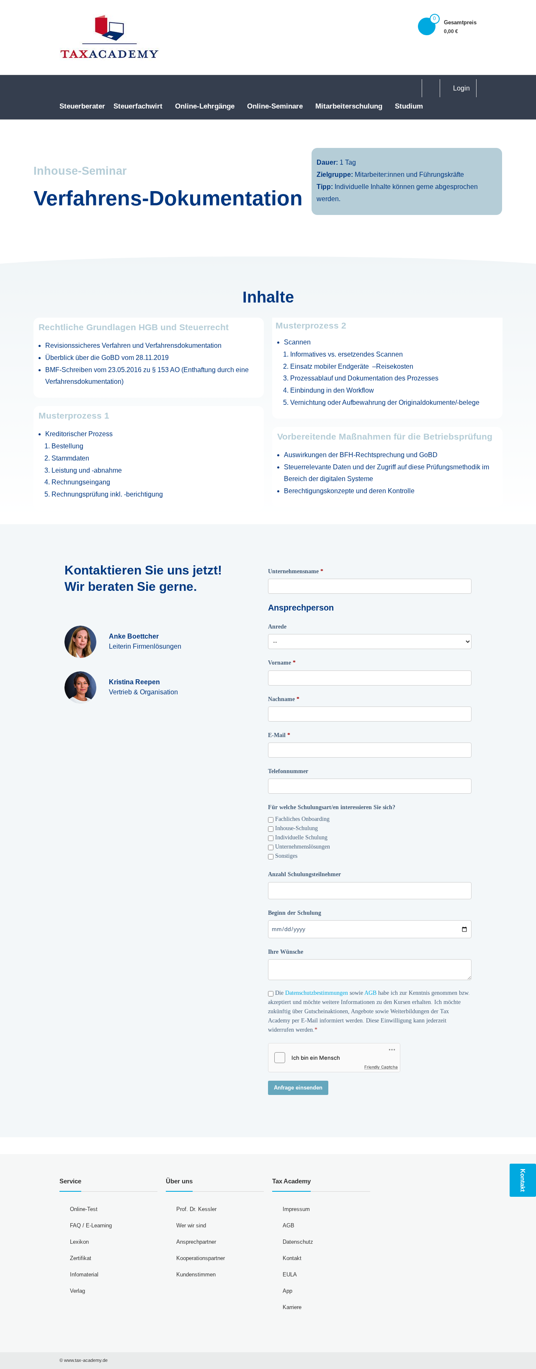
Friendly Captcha (381, 1066)
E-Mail (277, 735)
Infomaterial (84, 1274)
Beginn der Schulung (294, 913)
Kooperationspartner (200, 1258)
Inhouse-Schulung (296, 828)
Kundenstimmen (196, 1274)
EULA (290, 1274)
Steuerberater (82, 106)
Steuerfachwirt (137, 106)
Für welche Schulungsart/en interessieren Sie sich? (331, 807)
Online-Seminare (275, 106)
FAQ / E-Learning (91, 1225)
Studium (409, 106)
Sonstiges (286, 856)
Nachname (281, 699)
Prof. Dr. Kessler (196, 1209)
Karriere (292, 1307)
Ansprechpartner (196, 1242)
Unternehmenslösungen (302, 847)
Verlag (77, 1291)
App (287, 1291)
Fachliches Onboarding (302, 819)
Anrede (277, 627)
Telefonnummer (288, 771)
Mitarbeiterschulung (348, 106)
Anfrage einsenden (298, 1087)
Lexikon (79, 1242)
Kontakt (292, 1258)
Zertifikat (80, 1258)
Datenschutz (298, 1242)
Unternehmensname (293, 571)
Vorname (279, 663)
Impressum (296, 1209)
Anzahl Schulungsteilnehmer (304, 874)
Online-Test (84, 1209)
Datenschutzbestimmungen (316, 993)
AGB (370, 993)
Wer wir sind (191, 1225)
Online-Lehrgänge (204, 106)
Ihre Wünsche (285, 952)
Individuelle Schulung (301, 837)
